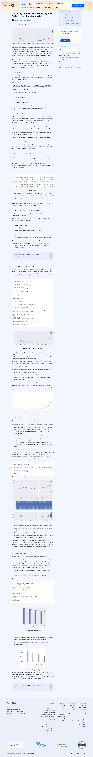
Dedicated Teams (51, 730)
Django (63, 707)
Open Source (83, 709)
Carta (74, 722)
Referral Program (82, 720)
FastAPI (63, 718)
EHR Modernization (50, 708)
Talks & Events (83, 711)
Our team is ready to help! (20, 256)
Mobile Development (50, 732)
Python (63, 705)
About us (84, 705)
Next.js (63, 720)
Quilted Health (72, 713)
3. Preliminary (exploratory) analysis (71, 23)
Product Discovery (50, 722)
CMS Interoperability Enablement (47, 716)
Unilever (73, 707)
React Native (62, 709)
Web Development (50, 724)
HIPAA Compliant (82, 718)
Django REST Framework (62, 713)
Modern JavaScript (60, 711)
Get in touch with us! (18, 687)
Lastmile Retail (72, 711)
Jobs (78, 713)
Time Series (66, 14)
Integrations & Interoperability (48, 714)
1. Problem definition (68, 17)
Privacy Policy (82, 722)
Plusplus (73, 720)
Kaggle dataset (38, 160)
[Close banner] (87, 5)
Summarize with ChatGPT (18, 24)
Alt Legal (73, 709)
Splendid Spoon (71, 717)
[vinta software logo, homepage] (11, 703)
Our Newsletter (82, 717)
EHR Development (50, 706)
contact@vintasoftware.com (13, 709)
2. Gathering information (69, 20)
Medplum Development (49, 712)
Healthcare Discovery (50, 710)
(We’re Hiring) (83, 713)
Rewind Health (72, 715)
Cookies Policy (82, 724)
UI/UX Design (52, 734)
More (74, 724)
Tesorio (73, 718)
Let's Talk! (83, 726)
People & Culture (82, 707)
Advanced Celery (61, 716)
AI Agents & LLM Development (48, 726)
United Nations (72, 705)
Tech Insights (83, 715)
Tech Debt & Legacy (50, 728)
